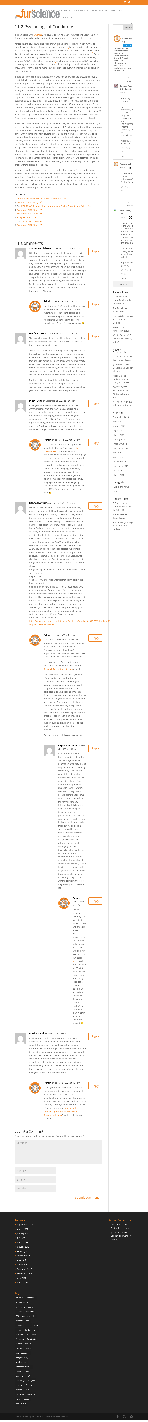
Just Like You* (21, 1362)
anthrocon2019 (22, 1302)
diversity (19, 1320)
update (27, 1399)
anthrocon (31, 1297)
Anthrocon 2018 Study (27, 225)
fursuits (28, 1343)
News (115, 491)
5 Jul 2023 (123, 167)
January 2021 (119, 426)
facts (27, 1320)
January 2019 (119, 439)
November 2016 (120, 466)
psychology (20, 1380)
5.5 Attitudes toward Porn (121, 394)
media (18, 1371)
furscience (20, 1339)
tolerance (31, 1394)
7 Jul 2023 (123, 92)
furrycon (19, 1334)
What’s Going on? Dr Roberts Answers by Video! (122, 338)
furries (28, 1330)
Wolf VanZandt (37, 333)
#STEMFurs (126, 141)
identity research (22, 1353)
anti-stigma (20, 1307)
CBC (17, 1316)
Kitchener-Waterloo (24, 1366)
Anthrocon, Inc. (125, 212)
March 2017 (118, 457)
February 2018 (120, 443)
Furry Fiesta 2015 (25, 217)
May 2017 (117, 452)
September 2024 (121, 417)
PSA (28, 1376)
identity (28, 1348)
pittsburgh (20, 1376)
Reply (95, 251)
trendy (18, 1399)
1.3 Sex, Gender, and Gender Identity (123, 368)
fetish (36, 1325)
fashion (28, 1325)
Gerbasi (19, 1348)
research (19, 1385)
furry (35, 1330)
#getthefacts (127, 182)
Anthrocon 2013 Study (27, 202)
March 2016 (118, 475)
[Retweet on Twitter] (128, 77)
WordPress (62, 1416)
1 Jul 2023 (123, 217)
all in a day (20, 1297)
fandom (19, 1325)
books (30, 1307)
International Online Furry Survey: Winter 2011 (39, 198)
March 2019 (118, 435)
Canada (19, 1311)
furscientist (31, 1339)
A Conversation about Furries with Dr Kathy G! (122, 300)
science (19, 1389)
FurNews (63, 11)
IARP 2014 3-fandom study (34, 206)
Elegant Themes (35, 1416)
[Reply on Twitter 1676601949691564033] (122, 187)
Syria (27, 1389)
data (34, 1316)
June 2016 (117, 470)
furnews (19, 1330)
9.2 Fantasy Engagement (33, 221)
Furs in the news (121, 486)
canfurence (29, 1311)
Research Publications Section (58, 669)
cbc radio (26, 1316)
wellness (38, 34)
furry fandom (31, 1334)
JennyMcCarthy (22, 1357)
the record (20, 1394)
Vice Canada (21, 1403)
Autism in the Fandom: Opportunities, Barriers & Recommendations (61, 1111)
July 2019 (117, 430)
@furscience (127, 135)
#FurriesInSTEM (128, 143)
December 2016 (120, 461)
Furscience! (125, 164)
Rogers (29, 1385)
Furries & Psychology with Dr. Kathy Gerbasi (123, 319)
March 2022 (118, 421)
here (75, 961)
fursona (19, 1343)
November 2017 (120, 448)
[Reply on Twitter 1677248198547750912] (122, 148)
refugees (31, 1380)
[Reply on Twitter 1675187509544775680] (122, 270)
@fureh (124, 101)
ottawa (26, 1371)
